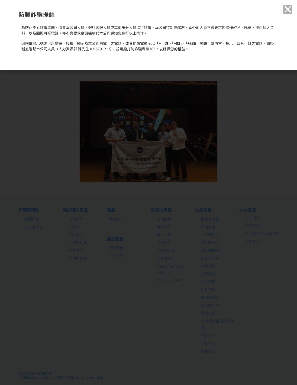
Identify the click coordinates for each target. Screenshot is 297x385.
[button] (287, 9)
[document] (148, 192)
